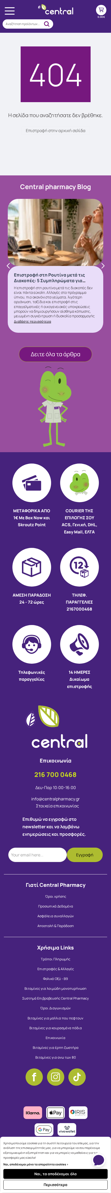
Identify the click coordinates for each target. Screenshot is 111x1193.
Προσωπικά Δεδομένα (55, 906)
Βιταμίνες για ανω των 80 (55, 1057)
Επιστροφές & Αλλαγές (55, 969)
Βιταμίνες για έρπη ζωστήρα (55, 1047)
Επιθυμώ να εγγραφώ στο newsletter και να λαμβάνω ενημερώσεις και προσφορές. (54, 826)
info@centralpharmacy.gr (55, 799)
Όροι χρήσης (55, 896)
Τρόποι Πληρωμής (55, 959)
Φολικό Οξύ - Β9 (55, 978)
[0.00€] (101, 10)
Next (102, 266)
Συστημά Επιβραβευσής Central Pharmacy (55, 998)
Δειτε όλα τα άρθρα (55, 354)
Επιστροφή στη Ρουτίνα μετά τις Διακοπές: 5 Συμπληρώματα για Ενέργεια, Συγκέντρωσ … (49, 280)
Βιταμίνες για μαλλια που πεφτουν (55, 1018)
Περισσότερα (55, 1184)
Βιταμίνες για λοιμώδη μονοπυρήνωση (55, 988)
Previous (8, 266)
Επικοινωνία (55, 1037)
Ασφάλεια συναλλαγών (55, 916)
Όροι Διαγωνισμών (55, 1008)
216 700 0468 (55, 774)
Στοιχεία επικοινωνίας (57, 806)
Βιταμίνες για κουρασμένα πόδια (55, 1028)
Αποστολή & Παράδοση (55, 925)
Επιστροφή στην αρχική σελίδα (55, 130)
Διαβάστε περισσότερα (32, 321)
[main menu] (10, 11)
